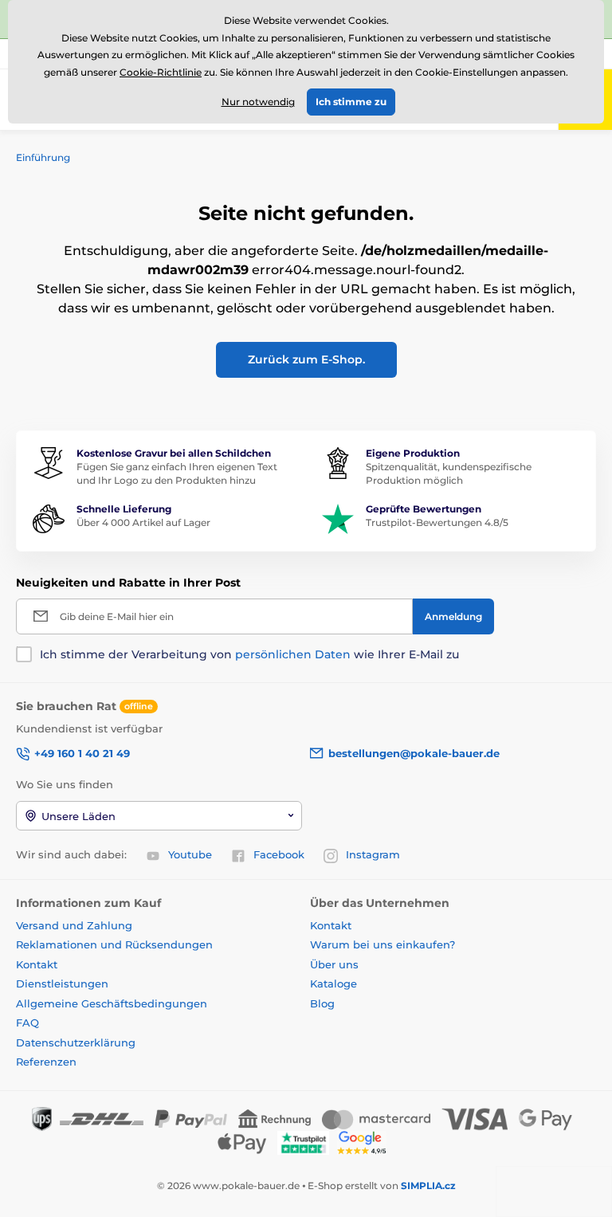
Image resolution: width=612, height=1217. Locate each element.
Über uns (334, 964)
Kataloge (333, 983)
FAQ (27, 1022)
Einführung (43, 157)
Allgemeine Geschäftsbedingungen (111, 1003)
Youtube (190, 854)
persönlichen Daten (293, 654)
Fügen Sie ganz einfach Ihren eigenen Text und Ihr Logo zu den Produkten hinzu (176, 473)
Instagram (373, 854)
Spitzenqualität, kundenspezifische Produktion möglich (449, 473)
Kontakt (36, 964)
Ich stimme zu (351, 102)
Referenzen (46, 1061)
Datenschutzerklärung (75, 1042)
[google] (365, 1141)
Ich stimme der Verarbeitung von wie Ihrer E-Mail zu (249, 654)
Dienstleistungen (62, 983)
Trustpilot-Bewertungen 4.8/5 (437, 522)
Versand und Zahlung (74, 925)
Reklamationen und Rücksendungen (116, 944)
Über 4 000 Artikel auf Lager (143, 522)
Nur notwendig (258, 102)
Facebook (278, 854)
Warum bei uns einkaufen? (382, 944)
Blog (322, 1003)
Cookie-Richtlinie (161, 72)
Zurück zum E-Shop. (306, 359)
